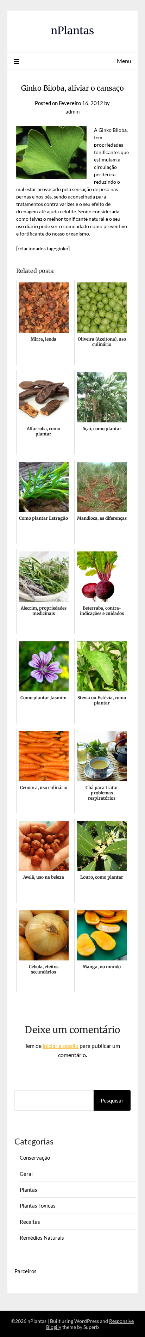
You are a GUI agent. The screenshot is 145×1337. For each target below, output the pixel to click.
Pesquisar (112, 1100)
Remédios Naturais (42, 1237)
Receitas (30, 1222)
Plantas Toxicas (38, 1205)
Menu (124, 60)
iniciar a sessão (60, 1045)
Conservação (35, 1157)
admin (72, 111)
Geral (26, 1174)
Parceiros (25, 1271)
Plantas (28, 1189)
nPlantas (72, 30)
